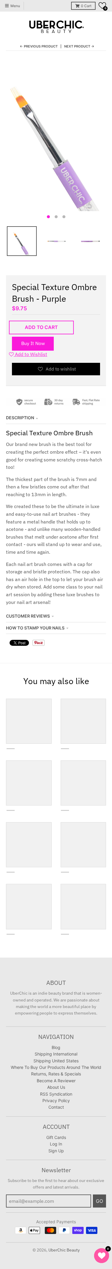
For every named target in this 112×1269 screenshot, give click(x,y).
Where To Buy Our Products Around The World (56, 1067)
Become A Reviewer (56, 1080)
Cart (86, 6)
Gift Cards (56, 1137)
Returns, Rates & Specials (56, 1073)
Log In (56, 1143)
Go (99, 1201)
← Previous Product (39, 46)
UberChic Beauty (64, 1250)
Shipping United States (56, 1060)
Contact (56, 1107)
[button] (102, 5)
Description (20, 417)
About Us (56, 1087)
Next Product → (79, 46)
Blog (56, 1047)
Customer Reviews (28, 615)
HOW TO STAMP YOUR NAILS (35, 627)
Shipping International (56, 1053)
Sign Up (56, 1150)
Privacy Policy (56, 1100)
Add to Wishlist (30, 354)
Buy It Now (33, 343)
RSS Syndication (56, 1093)
